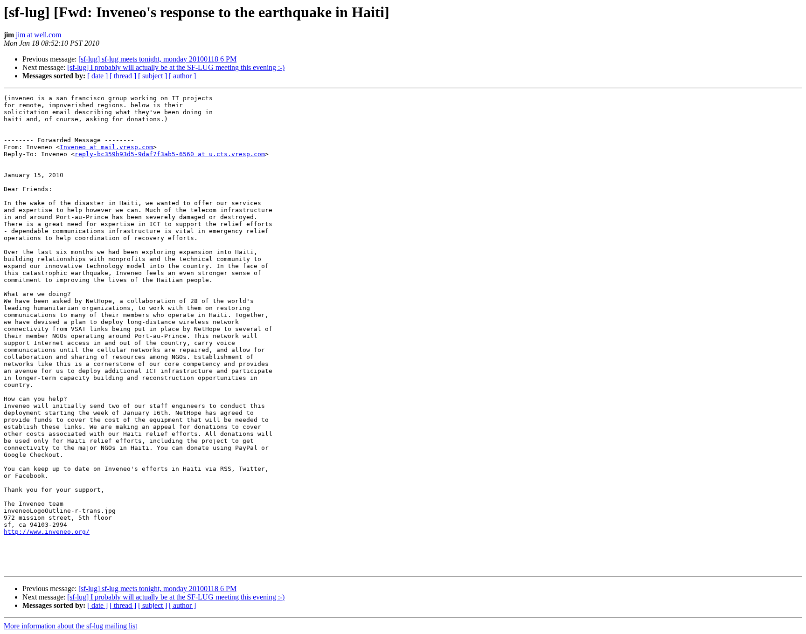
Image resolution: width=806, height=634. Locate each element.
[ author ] (182, 76)
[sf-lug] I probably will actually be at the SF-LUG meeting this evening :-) (176, 67)
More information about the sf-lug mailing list (70, 626)
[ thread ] (123, 76)
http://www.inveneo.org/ (47, 531)
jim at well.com (38, 35)
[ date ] (97, 76)
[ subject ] (152, 76)
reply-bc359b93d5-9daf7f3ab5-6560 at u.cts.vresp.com (170, 154)
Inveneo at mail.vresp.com (106, 147)
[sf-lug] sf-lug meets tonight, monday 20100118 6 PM (157, 59)
